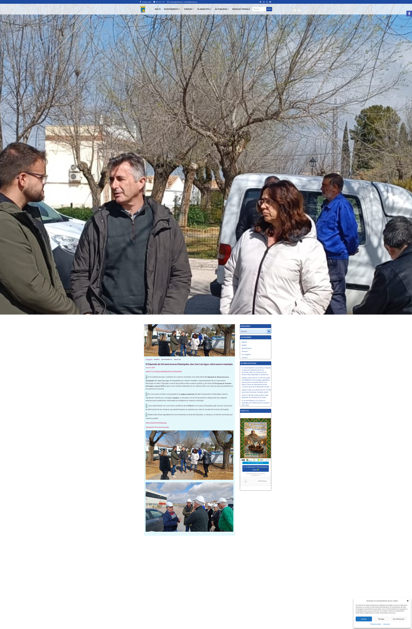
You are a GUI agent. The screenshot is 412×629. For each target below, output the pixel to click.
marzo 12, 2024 (150, 367)
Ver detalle (262, 481)
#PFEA (179, 371)
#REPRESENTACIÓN (168, 371)
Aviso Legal (386, 624)
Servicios (177, 359)
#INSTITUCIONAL (153, 371)
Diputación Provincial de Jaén (157, 427)
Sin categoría (246, 354)
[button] (409, 13)
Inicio (158, 9)
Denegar (381, 619)
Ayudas (244, 345)
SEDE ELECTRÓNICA (241, 9)
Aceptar (364, 619)
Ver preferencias (398, 619)
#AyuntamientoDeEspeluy (156, 423)
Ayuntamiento (166, 359)
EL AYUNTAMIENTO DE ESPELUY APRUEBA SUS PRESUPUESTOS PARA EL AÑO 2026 (256, 403)
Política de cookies (375, 624)
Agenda (157, 359)
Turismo (244, 358)
